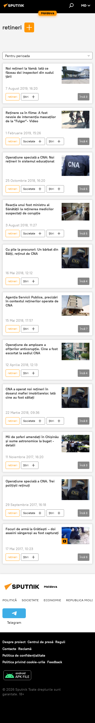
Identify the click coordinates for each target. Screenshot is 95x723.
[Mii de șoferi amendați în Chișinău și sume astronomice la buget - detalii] (75, 443)
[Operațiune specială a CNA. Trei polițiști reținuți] (75, 489)
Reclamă (24, 649)
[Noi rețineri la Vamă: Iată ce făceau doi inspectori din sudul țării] (75, 75)
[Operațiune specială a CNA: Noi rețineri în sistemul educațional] (75, 165)
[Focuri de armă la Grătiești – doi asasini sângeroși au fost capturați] (75, 535)
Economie (52, 600)
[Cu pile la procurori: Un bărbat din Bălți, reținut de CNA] (75, 257)
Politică (9, 600)
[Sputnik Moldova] (14, 7)
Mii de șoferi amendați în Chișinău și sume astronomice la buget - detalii (32, 441)
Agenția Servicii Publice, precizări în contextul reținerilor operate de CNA (32, 301)
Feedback (54, 662)
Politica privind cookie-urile (23, 662)
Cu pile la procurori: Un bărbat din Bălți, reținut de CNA (32, 251)
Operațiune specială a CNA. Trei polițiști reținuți (30, 483)
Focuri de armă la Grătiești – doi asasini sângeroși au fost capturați (32, 531)
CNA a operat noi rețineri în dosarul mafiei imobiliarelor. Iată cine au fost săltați (31, 393)
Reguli (60, 642)
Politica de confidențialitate (23, 655)
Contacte (9, 649)
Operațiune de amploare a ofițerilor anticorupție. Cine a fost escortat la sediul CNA (32, 349)
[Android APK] (17, 675)
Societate (29, 141)
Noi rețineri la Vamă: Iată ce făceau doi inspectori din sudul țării (30, 72)
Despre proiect (14, 642)
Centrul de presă (40, 642)
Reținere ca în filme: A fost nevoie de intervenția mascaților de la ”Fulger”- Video (31, 117)
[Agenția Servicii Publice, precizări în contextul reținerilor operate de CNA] (75, 305)
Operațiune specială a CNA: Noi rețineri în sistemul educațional (30, 159)
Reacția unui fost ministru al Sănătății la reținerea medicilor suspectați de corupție (30, 209)
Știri (25, 96)
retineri (12, 27)
